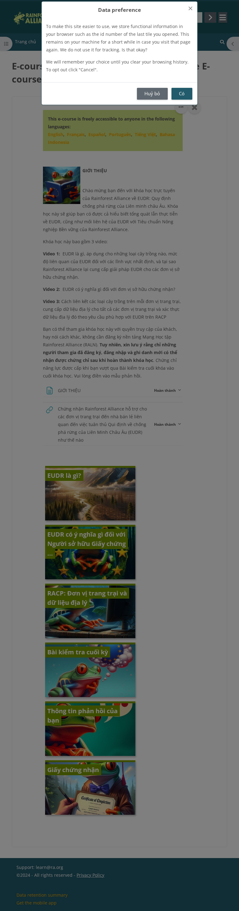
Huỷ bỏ (152, 93)
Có (182, 93)
